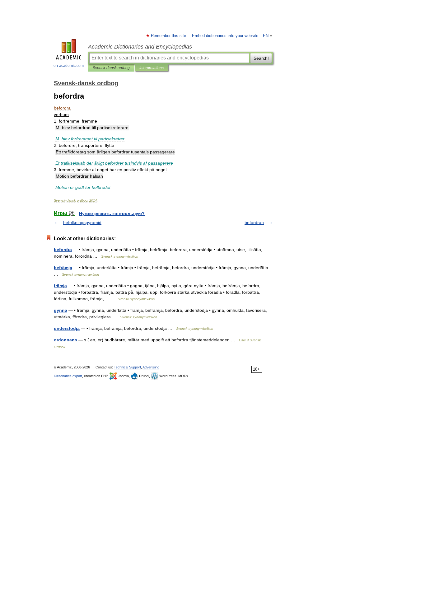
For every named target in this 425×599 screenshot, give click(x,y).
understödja (67, 328)
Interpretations (151, 68)
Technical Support (127, 367)
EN (266, 36)
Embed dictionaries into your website (225, 36)
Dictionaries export (68, 376)
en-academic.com (69, 65)
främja (60, 285)
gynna (60, 310)
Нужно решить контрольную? (112, 213)
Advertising (150, 367)
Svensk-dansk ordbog (111, 68)
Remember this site (169, 36)
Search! (261, 58)
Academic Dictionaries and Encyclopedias (140, 47)
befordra (63, 249)
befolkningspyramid (82, 222)
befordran (254, 222)
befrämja (63, 267)
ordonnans (65, 339)
